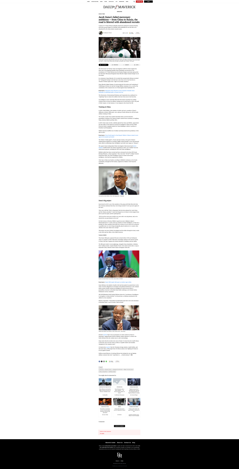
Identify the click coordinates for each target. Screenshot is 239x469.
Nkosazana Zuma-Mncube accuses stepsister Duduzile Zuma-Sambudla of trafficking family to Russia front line (117, 91)
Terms (122, 461)
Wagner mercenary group (128, 369)
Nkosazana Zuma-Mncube (117, 369)
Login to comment (119, 426)
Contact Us (127, 442)
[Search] (134, 1)
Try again (102, 433)
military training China (103, 371)
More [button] (127, 1)
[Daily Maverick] (119, 7)
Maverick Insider (110, 442)
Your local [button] (111, 1)
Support (138, 1)
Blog (133, 442)
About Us (120, 442)
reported (105, 335)
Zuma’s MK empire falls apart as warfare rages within (118, 282)
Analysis (100, 367)
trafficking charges (112, 371)
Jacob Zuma (101, 369)
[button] (131, 33)
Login (148, 1)
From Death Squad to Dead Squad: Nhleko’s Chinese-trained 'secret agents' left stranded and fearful (118, 136)
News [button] (101, 1)
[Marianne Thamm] (101, 33)
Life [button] (116, 1)
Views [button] (105, 1)
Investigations (94, 1)
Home (88, 1)
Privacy (117, 461)
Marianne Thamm (108, 32)
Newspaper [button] (121, 1)
